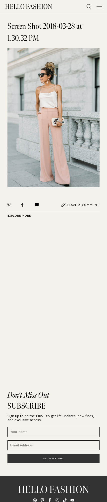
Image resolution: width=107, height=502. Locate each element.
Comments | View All (42, 204)
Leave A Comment (83, 204)
